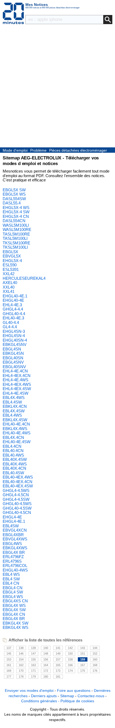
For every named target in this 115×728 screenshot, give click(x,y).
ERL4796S (12, 561)
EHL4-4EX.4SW (17, 388)
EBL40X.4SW (15, 459)
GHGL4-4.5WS (16, 490)
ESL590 (10, 265)
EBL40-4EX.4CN (17, 481)
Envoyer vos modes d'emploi (29, 690)
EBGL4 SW (13, 592)
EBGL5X (10, 251)
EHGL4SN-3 (14, 331)
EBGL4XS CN (15, 601)
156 (45, 659)
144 (95, 647)
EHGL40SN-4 (15, 340)
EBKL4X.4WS (15, 428)
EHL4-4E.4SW (15, 393)
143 (82, 647)
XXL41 (8, 291)
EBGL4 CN (12, 587)
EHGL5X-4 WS (16, 207)
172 (45, 670)
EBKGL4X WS (15, 627)
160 (95, 659)
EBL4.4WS (12, 415)
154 (21, 659)
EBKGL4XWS (15, 548)
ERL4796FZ (13, 556)
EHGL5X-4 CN (16, 216)
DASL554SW (14, 198)
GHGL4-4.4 (13, 309)
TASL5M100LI (15, 238)
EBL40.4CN (13, 450)
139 (33, 647)
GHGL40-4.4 (14, 313)
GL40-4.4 (11, 322)
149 (58, 653)
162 (21, 665)
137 (8, 647)
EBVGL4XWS (15, 539)
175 (82, 670)
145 (8, 653)
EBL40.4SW (13, 473)
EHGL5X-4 (12, 260)
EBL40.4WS (13, 455)
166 (70, 665)
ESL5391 (11, 269)
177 (8, 676)
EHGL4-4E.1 (14, 521)
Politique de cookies (77, 701)
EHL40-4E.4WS (16, 433)
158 (70, 659)
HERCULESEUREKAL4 (24, 278)
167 (82, 665)
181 (58, 676)
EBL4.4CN (12, 446)
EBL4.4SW (12, 402)
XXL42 (8, 273)
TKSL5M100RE (16, 243)
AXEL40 (10, 282)
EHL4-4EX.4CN (16, 375)
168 (95, 665)
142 (70, 647)
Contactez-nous (91, 696)
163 (33, 665)
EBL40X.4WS (15, 464)
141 (58, 647)
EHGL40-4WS (15, 570)
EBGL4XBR (13, 534)
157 (58, 659)
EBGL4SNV (13, 362)
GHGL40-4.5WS (17, 503)
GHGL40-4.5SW (17, 508)
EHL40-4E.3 (13, 318)
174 (70, 670)
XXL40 (8, 287)
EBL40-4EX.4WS (18, 477)
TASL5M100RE (16, 234)
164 (45, 665)
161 (8, 665)
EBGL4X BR (14, 552)
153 (8, 659)
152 (95, 653)
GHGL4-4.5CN (16, 494)
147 (33, 653)
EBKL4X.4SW (15, 419)
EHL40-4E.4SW (16, 441)
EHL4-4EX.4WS (17, 384)
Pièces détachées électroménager (78, 150)
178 (21, 676)
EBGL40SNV (14, 366)
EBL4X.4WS (14, 397)
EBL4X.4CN (13, 437)
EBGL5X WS (14, 194)
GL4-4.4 (10, 326)
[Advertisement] (57, 87)
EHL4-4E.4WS (15, 380)
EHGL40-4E (13, 300)
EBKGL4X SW (15, 623)
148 (45, 653)
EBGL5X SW (14, 190)
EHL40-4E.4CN (16, 424)
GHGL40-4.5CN (17, 512)
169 (8, 670)
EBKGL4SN (13, 353)
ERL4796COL (15, 565)
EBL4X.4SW (14, 411)
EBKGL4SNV (14, 344)
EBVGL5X (12, 256)
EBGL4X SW (14, 609)
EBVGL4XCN (15, 530)
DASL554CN (14, 220)
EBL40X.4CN (14, 468)
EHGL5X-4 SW (16, 212)
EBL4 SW (11, 579)
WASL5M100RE (17, 229)
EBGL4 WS (13, 596)
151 (82, 653)
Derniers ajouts (44, 696)
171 (33, 670)
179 (33, 676)
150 (70, 653)
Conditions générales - (40, 701)
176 (95, 670)
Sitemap (67, 696)
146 (21, 653)
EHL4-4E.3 (12, 305)
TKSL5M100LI (15, 247)
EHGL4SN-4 (14, 335)
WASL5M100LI (16, 225)
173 (58, 670)
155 (33, 659)
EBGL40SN (13, 358)
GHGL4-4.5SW (16, 499)
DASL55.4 (12, 203)
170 (21, 670)
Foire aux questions (73, 690)
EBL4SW (11, 526)
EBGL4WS (12, 543)
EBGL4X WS (14, 605)
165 (58, 665)
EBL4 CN (11, 583)
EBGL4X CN (14, 614)
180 (45, 676)
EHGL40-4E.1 (15, 296)
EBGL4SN (12, 349)
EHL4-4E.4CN (15, 371)
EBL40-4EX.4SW (18, 486)
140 (45, 647)
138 (21, 647)
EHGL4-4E (12, 517)
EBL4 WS (11, 574)
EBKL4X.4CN (15, 406)
